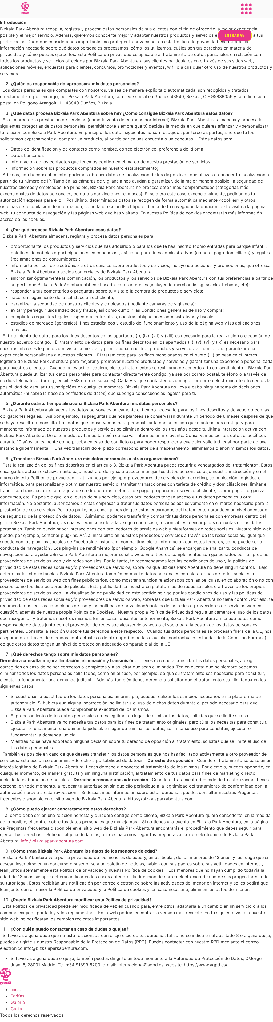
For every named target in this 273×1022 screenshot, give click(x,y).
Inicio (16, 989)
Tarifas (17, 996)
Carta (16, 1008)
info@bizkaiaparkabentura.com (52, 840)
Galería (18, 1002)
